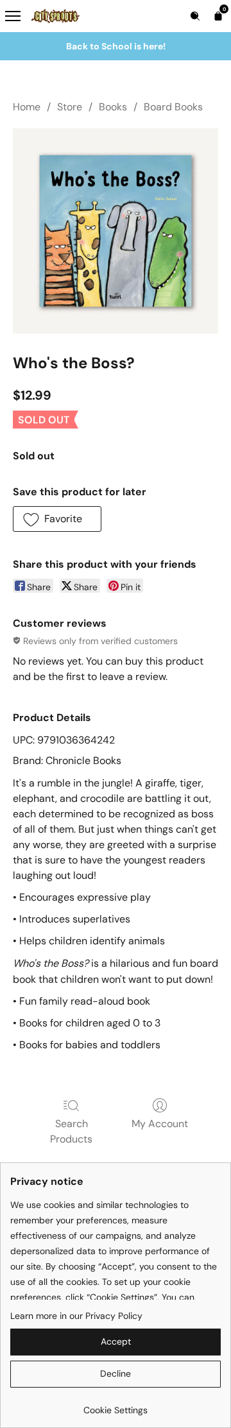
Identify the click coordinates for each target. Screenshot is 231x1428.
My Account (160, 1123)
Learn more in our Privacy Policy (76, 1316)
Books (113, 107)
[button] (57, 519)
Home (26, 107)
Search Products (71, 1131)
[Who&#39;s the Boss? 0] (115, 231)
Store (69, 107)
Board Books (173, 107)
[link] (115, 1405)
